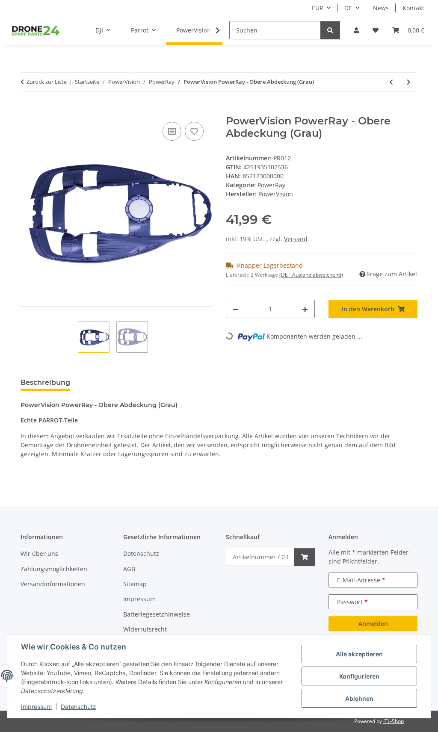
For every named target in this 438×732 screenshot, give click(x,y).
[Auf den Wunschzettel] (194, 131)
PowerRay (271, 185)
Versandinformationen (53, 584)
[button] (356, 30)
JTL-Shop (393, 721)
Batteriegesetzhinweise (156, 614)
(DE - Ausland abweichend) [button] (311, 274)
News (381, 8)
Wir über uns (39, 553)
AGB (129, 569)
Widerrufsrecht (145, 629)
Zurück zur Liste (47, 82)
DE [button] (348, 8)
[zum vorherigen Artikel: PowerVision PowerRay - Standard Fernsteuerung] (391, 82)
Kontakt (413, 8)
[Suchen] (330, 30)
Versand (296, 239)
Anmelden (373, 624)
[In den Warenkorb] (27, 110)
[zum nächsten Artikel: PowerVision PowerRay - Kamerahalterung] (408, 82)
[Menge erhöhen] (305, 309)
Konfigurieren (359, 676)
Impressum (36, 706)
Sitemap (135, 584)
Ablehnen (359, 698)
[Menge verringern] (235, 309)
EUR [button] (317, 8)
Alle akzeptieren (359, 654)
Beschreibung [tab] (45, 382)
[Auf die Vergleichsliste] (172, 131)
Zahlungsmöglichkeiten (54, 569)
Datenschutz (78, 706)
